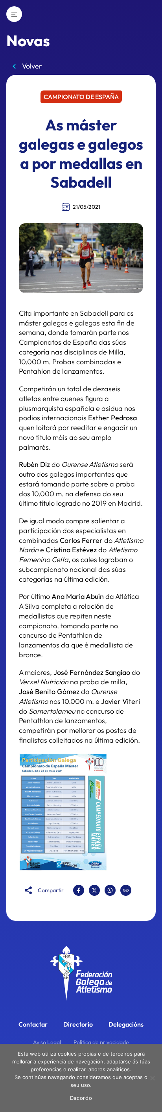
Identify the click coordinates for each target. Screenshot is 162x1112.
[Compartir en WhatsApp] (110, 890)
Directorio (78, 1024)
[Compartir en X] (94, 890)
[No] (152, 1078)
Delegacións (126, 1024)
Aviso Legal (47, 1042)
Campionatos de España (58, 342)
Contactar (33, 1024)
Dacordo (81, 1098)
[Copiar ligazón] (125, 890)
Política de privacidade (101, 1042)
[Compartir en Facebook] (78, 890)
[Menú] (14, 14)
